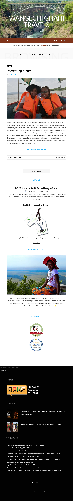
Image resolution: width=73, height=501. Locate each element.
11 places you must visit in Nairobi (18, 451)
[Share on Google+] (62, 157)
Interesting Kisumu (20, 71)
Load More (36, 171)
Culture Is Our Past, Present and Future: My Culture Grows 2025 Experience (33, 459)
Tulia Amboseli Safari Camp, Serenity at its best (23, 456)
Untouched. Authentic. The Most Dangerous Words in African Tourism (42, 425)
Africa (9, 66)
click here (43, 45)
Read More (36, 243)
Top (37, 497)
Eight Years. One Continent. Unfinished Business (23, 465)
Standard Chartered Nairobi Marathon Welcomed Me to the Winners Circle (33, 453)
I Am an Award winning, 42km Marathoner (21, 448)
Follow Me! (3, 370)
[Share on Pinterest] (64, 157)
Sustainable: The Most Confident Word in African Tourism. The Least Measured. (43, 413)
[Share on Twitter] (59, 157)
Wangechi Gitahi (13, 74)
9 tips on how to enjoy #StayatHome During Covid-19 (25, 445)
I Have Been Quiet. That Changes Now (20, 462)
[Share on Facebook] (56, 157)
